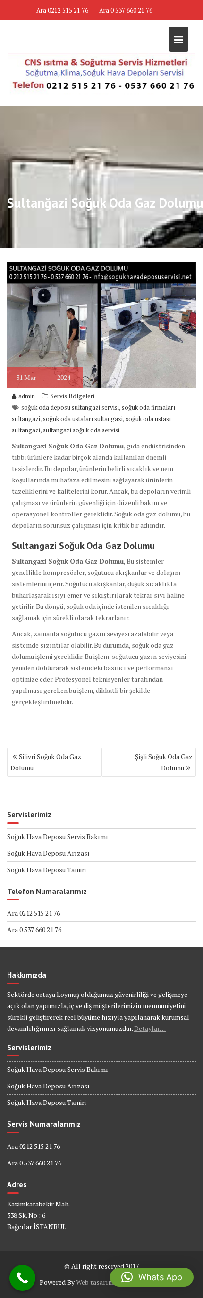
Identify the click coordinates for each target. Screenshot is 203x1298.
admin (26, 396)
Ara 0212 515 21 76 (62, 10)
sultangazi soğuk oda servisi (81, 430)
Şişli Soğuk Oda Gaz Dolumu (164, 762)
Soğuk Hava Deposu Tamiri (46, 869)
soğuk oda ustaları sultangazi (83, 418)
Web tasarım (95, 1282)
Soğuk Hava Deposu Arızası (48, 853)
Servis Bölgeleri (72, 396)
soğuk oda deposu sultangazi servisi (70, 407)
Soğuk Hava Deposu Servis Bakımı (57, 836)
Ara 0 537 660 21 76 (125, 10)
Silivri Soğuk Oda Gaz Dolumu (45, 762)
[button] (152, 1277)
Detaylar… (150, 1028)
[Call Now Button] (22, 1278)
